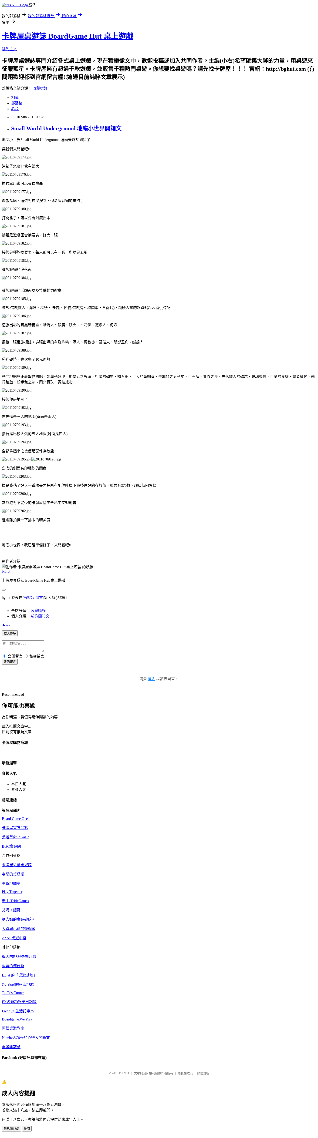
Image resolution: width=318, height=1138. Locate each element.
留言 (39, 598)
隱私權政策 (185, 1073)
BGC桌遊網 (11, 846)
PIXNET (124, 1073)
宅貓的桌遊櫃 (13, 874)
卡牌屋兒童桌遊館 (17, 865)
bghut (6, 571)
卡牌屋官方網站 (15, 828)
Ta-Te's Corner (13, 993)
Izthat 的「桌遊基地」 (19, 975)
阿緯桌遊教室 (13, 1028)
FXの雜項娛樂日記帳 (19, 1002)
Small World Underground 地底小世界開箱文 (66, 128)
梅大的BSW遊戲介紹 (19, 957)
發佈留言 (10, 662)
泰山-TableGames (15, 901)
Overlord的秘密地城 (18, 985)
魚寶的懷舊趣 (13, 966)
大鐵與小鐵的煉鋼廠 (18, 929)
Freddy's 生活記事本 (18, 1011)
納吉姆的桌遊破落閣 (18, 919)
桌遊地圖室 (11, 884)
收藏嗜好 (40, 88)
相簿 (15, 98)
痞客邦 (28, 598)
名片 (15, 109)
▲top (6, 624)
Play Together (12, 892)
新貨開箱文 (40, 616)
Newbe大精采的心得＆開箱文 (26, 1038)
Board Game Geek (16, 819)
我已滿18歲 (11, 1129)
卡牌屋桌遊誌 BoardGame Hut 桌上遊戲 (67, 36)
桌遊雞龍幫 (11, 1047)
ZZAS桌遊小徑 (14, 938)
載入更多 (10, 633)
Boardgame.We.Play (17, 1019)
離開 (27, 1129)
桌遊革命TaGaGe (15, 837)
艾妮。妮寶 (11, 910)
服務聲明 (203, 1073)
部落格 (16, 103)
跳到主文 (9, 49)
